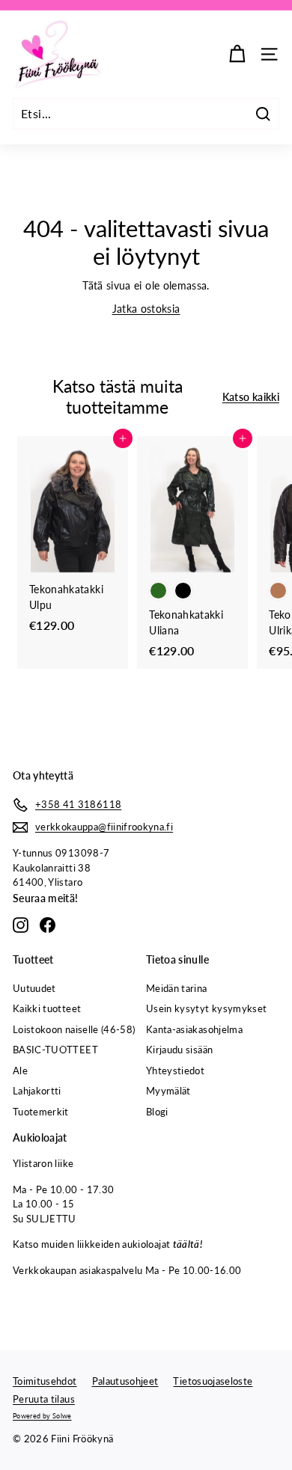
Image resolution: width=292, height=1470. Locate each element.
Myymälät (168, 1091)
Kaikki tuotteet (47, 1008)
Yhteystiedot (175, 1071)
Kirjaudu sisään (179, 1050)
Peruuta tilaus (44, 1399)
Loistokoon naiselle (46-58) (74, 1029)
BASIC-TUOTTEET (55, 1050)
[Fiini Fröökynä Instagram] (20, 925)
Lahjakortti (37, 1091)
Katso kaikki (250, 397)
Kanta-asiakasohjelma (194, 1029)
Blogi (157, 1112)
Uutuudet (34, 988)
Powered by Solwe (42, 1416)
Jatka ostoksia (146, 308)
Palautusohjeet (125, 1381)
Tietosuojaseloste (212, 1381)
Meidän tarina (176, 988)
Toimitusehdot (45, 1381)
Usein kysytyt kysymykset (206, 1008)
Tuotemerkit (41, 1112)
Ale (20, 1071)
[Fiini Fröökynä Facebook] (47, 925)
